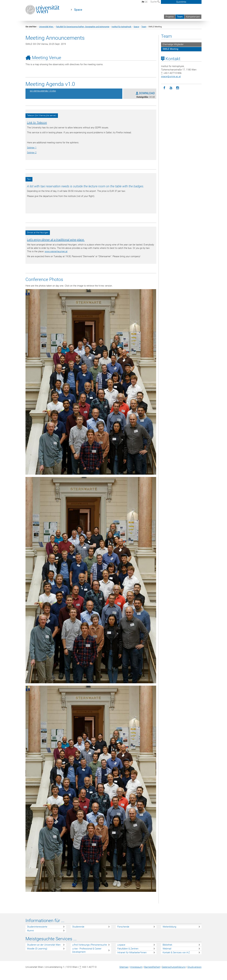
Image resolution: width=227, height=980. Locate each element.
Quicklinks (181, 1)
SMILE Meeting (170, 49)
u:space (121, 944)
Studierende (78, 926)
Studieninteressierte (37, 926)
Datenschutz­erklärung (174, 966)
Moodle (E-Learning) (37, 948)
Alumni (30, 930)
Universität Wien (46, 26)
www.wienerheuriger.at (56, 251)
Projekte (170, 16)
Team (180, 16)
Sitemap (123, 966)
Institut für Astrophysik (121, 26)
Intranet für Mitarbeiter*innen (132, 952)
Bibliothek (167, 944)
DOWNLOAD (146, 93)
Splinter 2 (31, 152)
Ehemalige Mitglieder (173, 44)
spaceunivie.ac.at (171, 76)
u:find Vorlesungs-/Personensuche (89, 944)
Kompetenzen (193, 16)
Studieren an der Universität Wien (44, 944)
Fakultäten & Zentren (127, 948)
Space (78, 9)
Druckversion (194, 966)
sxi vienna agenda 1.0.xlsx (43, 90)
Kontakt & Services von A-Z (176, 952)
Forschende (123, 926)
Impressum (136, 966)
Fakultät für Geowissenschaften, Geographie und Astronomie (82, 26)
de (146, 1)
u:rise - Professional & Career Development (86, 950)
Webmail (167, 948)
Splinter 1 (31, 147)
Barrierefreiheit (152, 966)
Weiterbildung (169, 926)
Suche (153, 1)
